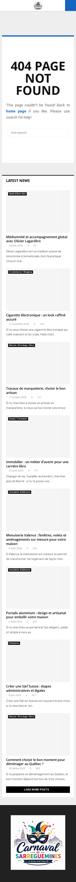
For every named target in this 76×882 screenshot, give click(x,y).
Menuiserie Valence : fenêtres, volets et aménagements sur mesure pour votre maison (36, 539)
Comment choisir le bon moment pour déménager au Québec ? (35, 762)
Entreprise (14, 643)
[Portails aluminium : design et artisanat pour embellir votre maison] (38, 587)
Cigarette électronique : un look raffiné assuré (35, 317)
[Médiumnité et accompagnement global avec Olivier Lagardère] (38, 211)
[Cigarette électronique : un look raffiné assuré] (38, 289)
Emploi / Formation (18, 419)
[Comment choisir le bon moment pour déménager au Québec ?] (38, 734)
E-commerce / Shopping (20, 272)
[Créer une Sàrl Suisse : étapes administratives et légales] (38, 661)
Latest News (18, 180)
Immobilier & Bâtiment (19, 492)
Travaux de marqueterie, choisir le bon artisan (35, 390)
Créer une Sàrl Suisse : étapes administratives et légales (28, 688)
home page (16, 111)
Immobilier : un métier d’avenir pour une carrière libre (37, 464)
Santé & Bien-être (17, 194)
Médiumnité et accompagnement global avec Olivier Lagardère (36, 239)
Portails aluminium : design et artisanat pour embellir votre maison (36, 615)
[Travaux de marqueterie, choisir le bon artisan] (38, 363)
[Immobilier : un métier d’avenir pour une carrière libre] (38, 436)
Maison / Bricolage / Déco (21, 345)
